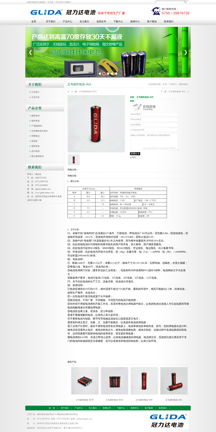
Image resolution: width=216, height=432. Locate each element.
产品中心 (67, 21)
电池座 (34, 141)
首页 (33, 21)
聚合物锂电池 (37, 156)
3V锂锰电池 (36, 126)
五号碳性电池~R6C (177, 91)
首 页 (52, 408)
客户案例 (152, 21)
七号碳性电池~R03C (88, 91)
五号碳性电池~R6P (79, 84)
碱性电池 (35, 116)
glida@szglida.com (42, 189)
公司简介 (35, 92)
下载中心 (118, 21)
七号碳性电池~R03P (85, 400)
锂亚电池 (35, 146)
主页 (165, 84)
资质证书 (101, 21)
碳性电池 (35, 121)
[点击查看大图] (96, 123)
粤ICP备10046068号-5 (73, 428)
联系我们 (168, 21)
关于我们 (50, 21)
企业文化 (35, 97)
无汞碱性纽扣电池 (39, 131)
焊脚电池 (35, 136)
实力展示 (84, 21)
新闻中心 (135, 21)
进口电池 (35, 151)
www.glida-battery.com (44, 193)
